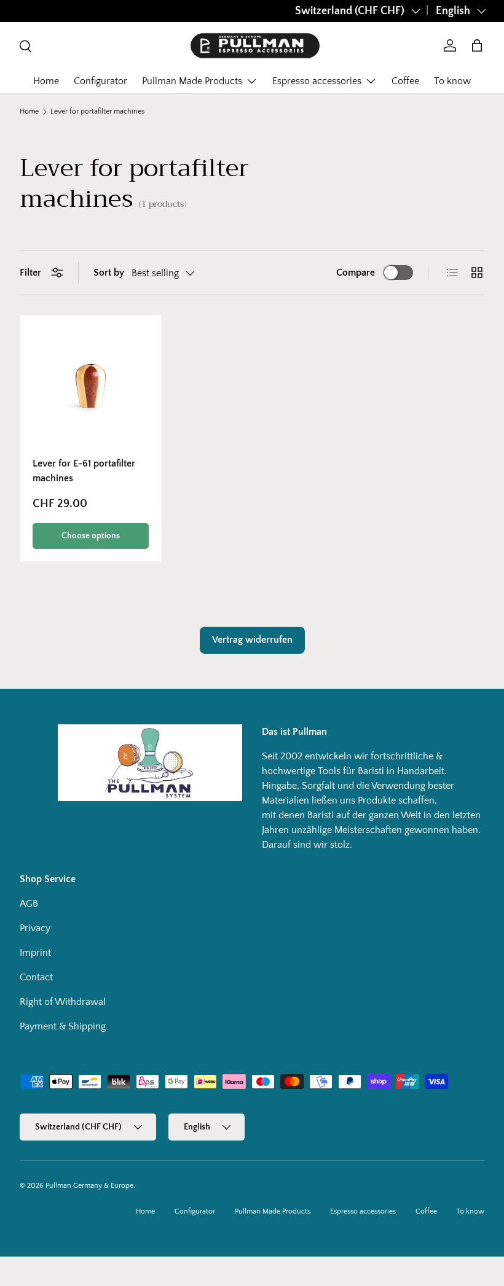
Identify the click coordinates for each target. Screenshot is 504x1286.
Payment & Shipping (63, 1026)
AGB (29, 903)
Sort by (108, 272)
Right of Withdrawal (63, 1001)
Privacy (35, 928)
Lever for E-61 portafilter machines (84, 471)
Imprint (35, 952)
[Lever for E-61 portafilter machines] (91, 386)
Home (46, 81)
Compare (355, 272)
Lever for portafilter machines (97, 111)
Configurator (100, 81)
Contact (36, 977)
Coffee (405, 81)
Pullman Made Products (272, 1211)
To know (452, 81)
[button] (476, 45)
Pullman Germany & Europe (89, 1186)
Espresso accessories (363, 1211)
